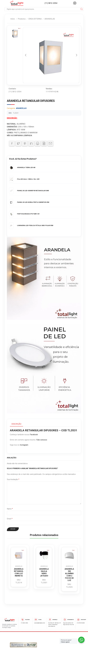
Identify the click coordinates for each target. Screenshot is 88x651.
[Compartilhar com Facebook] (12, 143)
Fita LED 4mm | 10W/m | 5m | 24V (28, 179)
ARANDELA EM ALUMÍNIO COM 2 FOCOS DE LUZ (69, 574)
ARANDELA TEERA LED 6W (26, 167)
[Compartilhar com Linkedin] (31, 143)
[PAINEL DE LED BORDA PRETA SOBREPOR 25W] (11, 202)
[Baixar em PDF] (44, 143)
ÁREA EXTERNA (34, 19)
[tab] (16, 424)
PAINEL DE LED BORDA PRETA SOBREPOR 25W (33, 202)
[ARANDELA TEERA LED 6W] (11, 167)
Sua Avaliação (13, 479)
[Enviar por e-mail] (50, 143)
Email (9, 519)
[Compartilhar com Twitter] (18, 143)
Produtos (22, 19)
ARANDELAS (49, 19)
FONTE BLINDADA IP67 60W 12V (28, 214)
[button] (26, 55)
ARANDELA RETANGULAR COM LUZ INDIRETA (18, 572)
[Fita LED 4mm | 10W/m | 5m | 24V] (11, 179)
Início (12, 19)
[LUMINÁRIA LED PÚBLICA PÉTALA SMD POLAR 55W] (11, 225)
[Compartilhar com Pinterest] (25, 143)
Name (10, 509)
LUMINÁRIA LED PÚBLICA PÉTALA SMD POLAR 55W (35, 225)
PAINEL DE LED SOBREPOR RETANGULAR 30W (33, 190)
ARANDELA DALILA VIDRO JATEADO (44, 572)
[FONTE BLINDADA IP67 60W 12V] (11, 214)
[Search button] (81, 9)
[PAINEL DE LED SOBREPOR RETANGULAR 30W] (11, 190)
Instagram (24, 445)
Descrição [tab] (16, 424)
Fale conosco (41, 440)
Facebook (34, 434)
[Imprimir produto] (37, 143)
